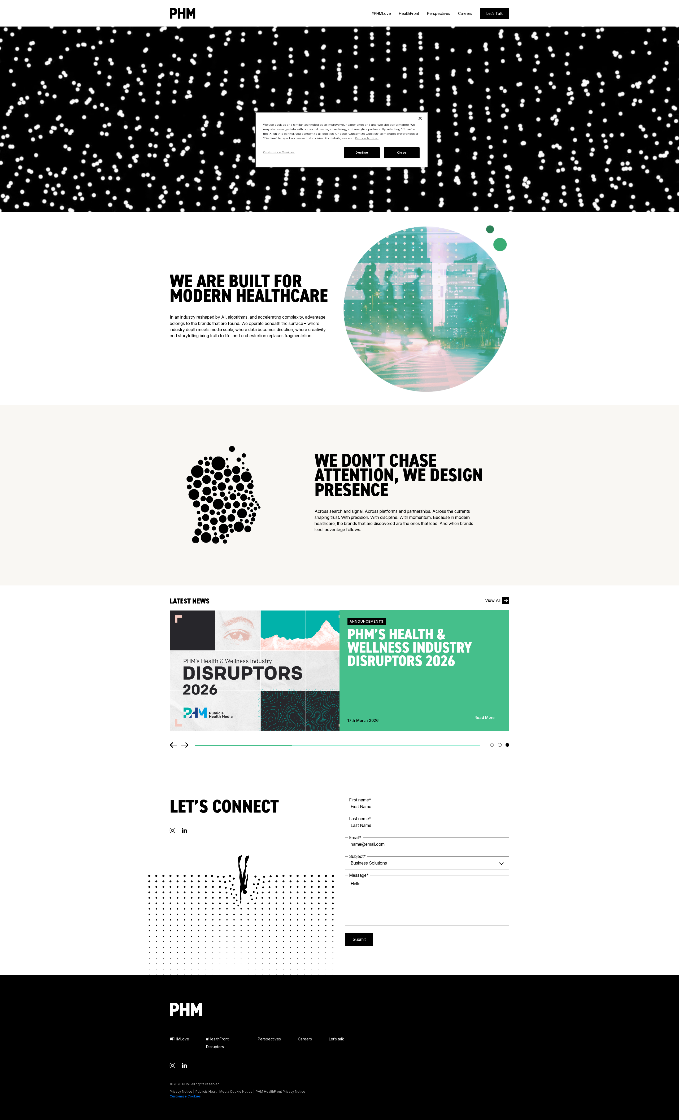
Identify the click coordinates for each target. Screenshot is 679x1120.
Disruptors (215, 1046)
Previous (173, 745)
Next (185, 745)
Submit (359, 939)
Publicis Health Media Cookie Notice (224, 1091)
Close (401, 152)
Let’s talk (336, 1039)
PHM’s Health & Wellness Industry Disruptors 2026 (409, 648)
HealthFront (409, 13)
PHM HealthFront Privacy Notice (280, 1091)
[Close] (420, 118)
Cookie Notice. (366, 138)
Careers (465, 13)
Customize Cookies (185, 1096)
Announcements (367, 621)
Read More (485, 717)
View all (492, 600)
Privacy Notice (181, 1091)
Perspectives (438, 13)
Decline (362, 152)
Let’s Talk (494, 13)
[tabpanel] (339, 670)
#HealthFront (217, 1039)
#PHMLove (381, 13)
